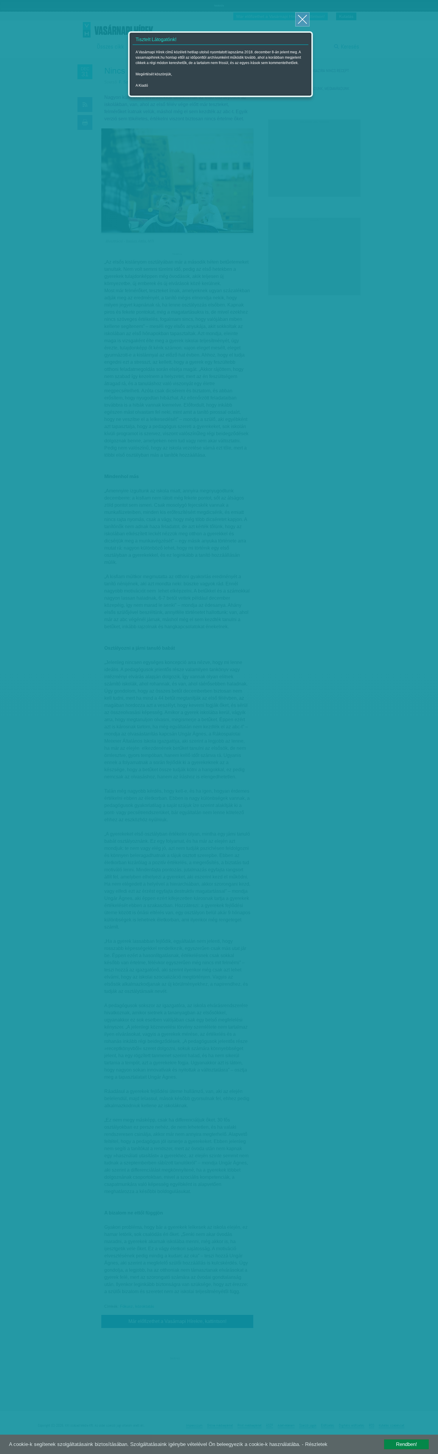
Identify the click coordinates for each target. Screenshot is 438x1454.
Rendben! (406, 1444)
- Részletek (314, 1444)
